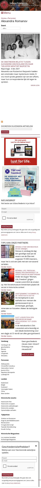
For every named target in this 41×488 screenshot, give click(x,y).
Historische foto (6, 402)
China (3, 391)
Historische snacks (8, 398)
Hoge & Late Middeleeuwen (10, 421)
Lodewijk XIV (5, 375)
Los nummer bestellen (8, 437)
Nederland (4, 383)
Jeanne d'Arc (5, 370)
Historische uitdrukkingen (9, 406)
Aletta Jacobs (5, 364)
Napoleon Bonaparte (8, 372)
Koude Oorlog (5, 429)
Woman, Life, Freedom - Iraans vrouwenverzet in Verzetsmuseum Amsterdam (27, 272)
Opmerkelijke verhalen (8, 410)
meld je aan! (27, 354)
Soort (3, 25)
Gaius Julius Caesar (7, 368)
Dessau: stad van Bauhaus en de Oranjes (26, 248)
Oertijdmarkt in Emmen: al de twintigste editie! (27, 294)
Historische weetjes (7, 408)
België (3, 385)
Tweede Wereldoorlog (8, 427)
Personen (12, 18)
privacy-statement (14, 483)
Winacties (4, 356)
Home (3, 18)
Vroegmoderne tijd (7, 425)
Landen (4, 379)
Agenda (3, 351)
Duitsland (4, 387)
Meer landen (5, 393)
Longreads (4, 353)
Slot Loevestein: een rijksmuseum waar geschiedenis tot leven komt (25, 320)
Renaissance (5, 423)
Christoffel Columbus (8, 366)
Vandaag (4, 341)
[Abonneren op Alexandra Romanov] (20, 122)
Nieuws (3, 349)
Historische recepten (8, 404)
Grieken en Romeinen (8, 418)
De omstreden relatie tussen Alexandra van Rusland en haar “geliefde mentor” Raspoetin (17, 64)
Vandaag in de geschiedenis (5, 346)
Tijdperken (5, 415)
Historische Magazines (10, 434)
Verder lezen (35, 85)
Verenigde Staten (7, 389)
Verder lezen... (6, 267)
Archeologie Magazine (8, 439)
